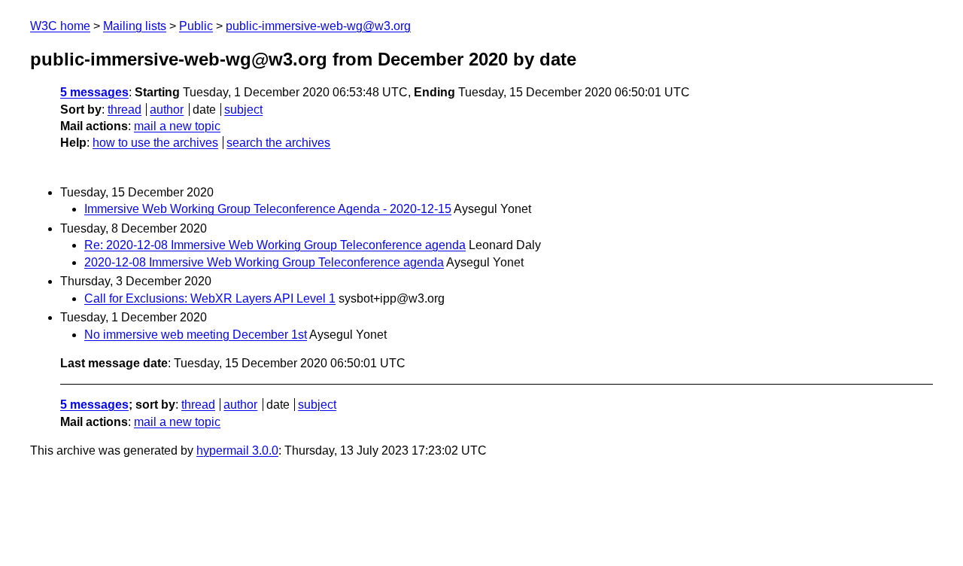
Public (196, 26)
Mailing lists (134, 26)
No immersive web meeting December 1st (195, 334)
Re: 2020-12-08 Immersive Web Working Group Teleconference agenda (275, 245)
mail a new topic (177, 126)
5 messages (94, 92)
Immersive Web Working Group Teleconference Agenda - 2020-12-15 (267, 208)
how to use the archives (155, 142)
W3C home (60, 26)
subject (243, 109)
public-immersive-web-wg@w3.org (318, 26)
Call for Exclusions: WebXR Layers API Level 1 (210, 298)
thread (124, 109)
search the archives (278, 142)
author (167, 109)
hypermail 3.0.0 (237, 450)
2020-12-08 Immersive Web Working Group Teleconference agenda (264, 262)
